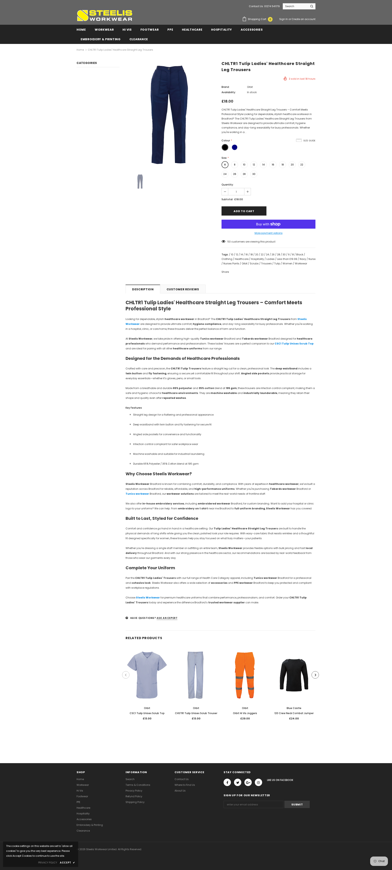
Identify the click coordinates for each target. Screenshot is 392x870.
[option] (170, 115)
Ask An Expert (167, 618)
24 (225, 174)
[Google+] (248, 782)
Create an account (303, 19)
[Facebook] (227, 782)
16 (273, 164)
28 (244, 174)
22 (301, 164)
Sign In (283, 19)
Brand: (225, 87)
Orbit (250, 87)
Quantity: (228, 184)
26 (234, 174)
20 (292, 164)
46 (229, 241)
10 (244, 164)
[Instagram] (258, 782)
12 (254, 164)
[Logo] (105, 15)
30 (253, 174)
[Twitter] (237, 782)
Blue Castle (294, 708)
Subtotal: (227, 199)
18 (283, 164)
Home (80, 49)
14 (263, 164)
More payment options (269, 233)
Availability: (229, 92)
